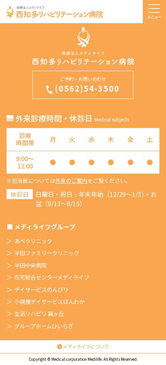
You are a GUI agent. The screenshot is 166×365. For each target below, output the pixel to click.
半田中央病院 (30, 265)
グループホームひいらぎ (43, 326)
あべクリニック (33, 241)
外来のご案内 (71, 180)
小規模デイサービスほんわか (49, 301)
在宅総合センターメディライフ (51, 277)
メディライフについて (86, 346)
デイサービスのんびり (41, 289)
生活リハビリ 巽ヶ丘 (39, 313)
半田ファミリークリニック (46, 253)
